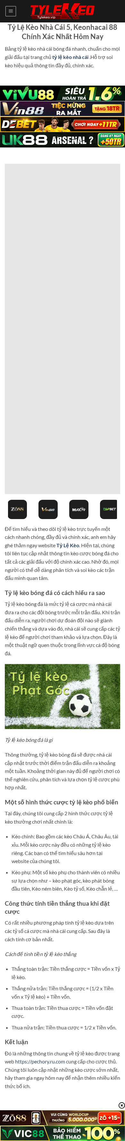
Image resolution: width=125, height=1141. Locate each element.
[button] (10, 11)
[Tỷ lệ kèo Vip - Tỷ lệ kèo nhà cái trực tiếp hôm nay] (62, 11)
